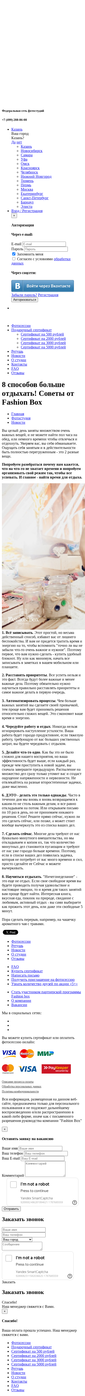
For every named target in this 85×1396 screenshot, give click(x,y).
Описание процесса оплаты (18, 1081)
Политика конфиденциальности (20, 1091)
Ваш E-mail (11, 1158)
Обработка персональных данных (21, 1086)
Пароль (17, 249)
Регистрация (48, 295)
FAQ (15, 369)
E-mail (16, 244)
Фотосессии (21, 326)
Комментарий (13, 1175)
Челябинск (29, 172)
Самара (27, 155)
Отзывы (17, 373)
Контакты (19, 364)
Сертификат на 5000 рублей (43, 347)
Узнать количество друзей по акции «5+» (44, 984)
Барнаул (27, 202)
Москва (27, 189)
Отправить (11, 1209)
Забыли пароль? (24, 295)
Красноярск (30, 168)
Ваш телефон (12, 1153)
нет (19, 142)
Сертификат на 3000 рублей (43, 343)
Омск (25, 164)
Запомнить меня (29, 254)
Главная (17, 414)
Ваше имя (10, 1148)
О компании (21, 1001)
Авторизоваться (24, 299)
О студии (18, 360)
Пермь (26, 185)
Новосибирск (31, 151)
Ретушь (17, 351)
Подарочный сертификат (31, 330)
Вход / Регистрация (26, 211)
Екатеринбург (32, 194)
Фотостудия (20, 418)
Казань (16, 129)
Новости (18, 356)
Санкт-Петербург (35, 198)
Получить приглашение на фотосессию (43, 980)
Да (13, 142)
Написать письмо (25, 975)
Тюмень (27, 181)
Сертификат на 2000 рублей (43, 338)
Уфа (24, 159)
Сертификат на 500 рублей (42, 334)
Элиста (26, 206)
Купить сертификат (27, 971)
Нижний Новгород (36, 176)
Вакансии (19, 1005)
